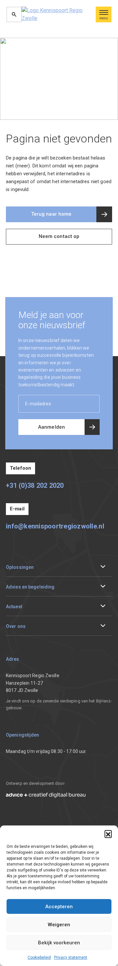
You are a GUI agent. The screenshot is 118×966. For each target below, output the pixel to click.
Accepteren (59, 907)
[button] (108, 833)
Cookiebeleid (39, 957)
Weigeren (59, 925)
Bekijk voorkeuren (59, 943)
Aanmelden (51, 427)
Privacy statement (70, 957)
